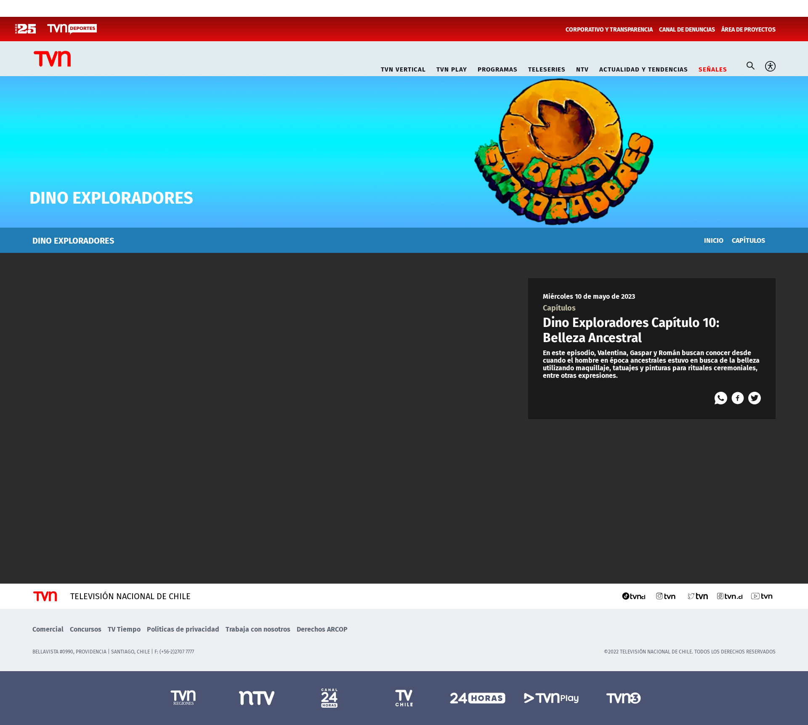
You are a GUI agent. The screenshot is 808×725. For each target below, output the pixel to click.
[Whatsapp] (721, 398)
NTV (582, 68)
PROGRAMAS (498, 68)
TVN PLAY (451, 68)
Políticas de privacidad (183, 629)
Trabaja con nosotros (258, 629)
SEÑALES (713, 68)
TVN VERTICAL (403, 68)
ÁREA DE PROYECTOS (748, 29)
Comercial (48, 629)
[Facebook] (737, 398)
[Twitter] (754, 398)
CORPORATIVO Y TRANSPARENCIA (609, 29)
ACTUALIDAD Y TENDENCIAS (643, 68)
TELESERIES (547, 68)
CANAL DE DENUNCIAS (687, 29)
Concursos (85, 629)
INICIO (713, 240)
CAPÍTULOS (748, 240)
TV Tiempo (124, 629)
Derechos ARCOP (322, 629)
